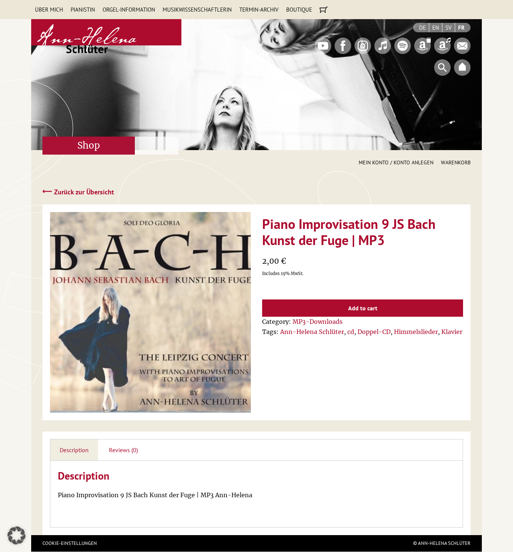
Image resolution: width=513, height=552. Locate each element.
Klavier (451, 331)
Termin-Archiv (259, 9)
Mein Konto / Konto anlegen (396, 162)
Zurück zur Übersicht (78, 191)
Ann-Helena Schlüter (312, 331)
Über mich (49, 9)
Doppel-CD (374, 331)
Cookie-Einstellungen (69, 543)
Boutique (299, 9)
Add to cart (362, 308)
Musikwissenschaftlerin (197, 9)
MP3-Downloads (318, 321)
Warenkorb (456, 162)
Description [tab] (74, 450)
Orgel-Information (129, 9)
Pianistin (83, 9)
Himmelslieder (416, 331)
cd (350, 331)
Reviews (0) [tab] (123, 450)
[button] (16, 535)
